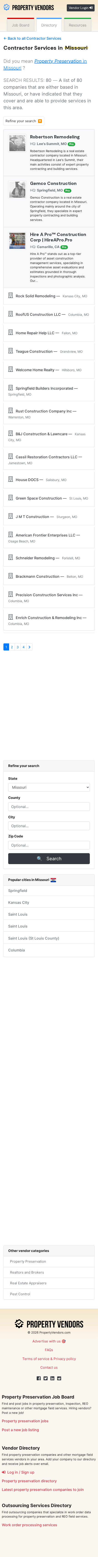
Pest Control (19, 1294)
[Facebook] (39, 1378)
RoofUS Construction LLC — (51, 314)
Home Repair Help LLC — (45, 333)
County (14, 797)
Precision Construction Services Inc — (46, 598)
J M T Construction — (45, 516)
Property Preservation (27, 1261)
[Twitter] (46, 1378)
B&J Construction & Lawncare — (46, 437)
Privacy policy (65, 1359)
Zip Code (15, 836)
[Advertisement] (49, 708)
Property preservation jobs (25, 1421)
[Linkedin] (52, 1378)
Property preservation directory (29, 1481)
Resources (77, 25)
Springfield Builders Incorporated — (44, 391)
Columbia (16, 950)
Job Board (20, 25)
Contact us (49, 1367)
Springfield (17, 890)
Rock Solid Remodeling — (50, 296)
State (12, 778)
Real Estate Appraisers (27, 1283)
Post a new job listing (20, 1429)
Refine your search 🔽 (23, 121)
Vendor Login (79, 8)
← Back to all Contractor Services (32, 38)
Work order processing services (29, 1525)
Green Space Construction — (50, 498)
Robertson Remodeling (55, 137)
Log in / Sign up (19, 1472)
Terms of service (35, 1359)
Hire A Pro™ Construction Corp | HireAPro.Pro (58, 237)
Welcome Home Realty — (47, 370)
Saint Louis (18, 914)
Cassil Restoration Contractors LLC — (46, 460)
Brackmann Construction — (48, 576)
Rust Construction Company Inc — (43, 414)
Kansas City (18, 902)
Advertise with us (46, 1341)
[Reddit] (59, 1378)
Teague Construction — (48, 351)
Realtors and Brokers (26, 1272)
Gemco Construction (53, 183)
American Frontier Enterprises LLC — (45, 538)
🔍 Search (49, 858)
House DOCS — (40, 479)
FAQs (49, 1350)
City (11, 817)
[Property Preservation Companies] (28, 6)
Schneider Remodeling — (46, 558)
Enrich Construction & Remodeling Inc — (48, 620)
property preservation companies (43, 1489)
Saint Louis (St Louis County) (33, 938)
